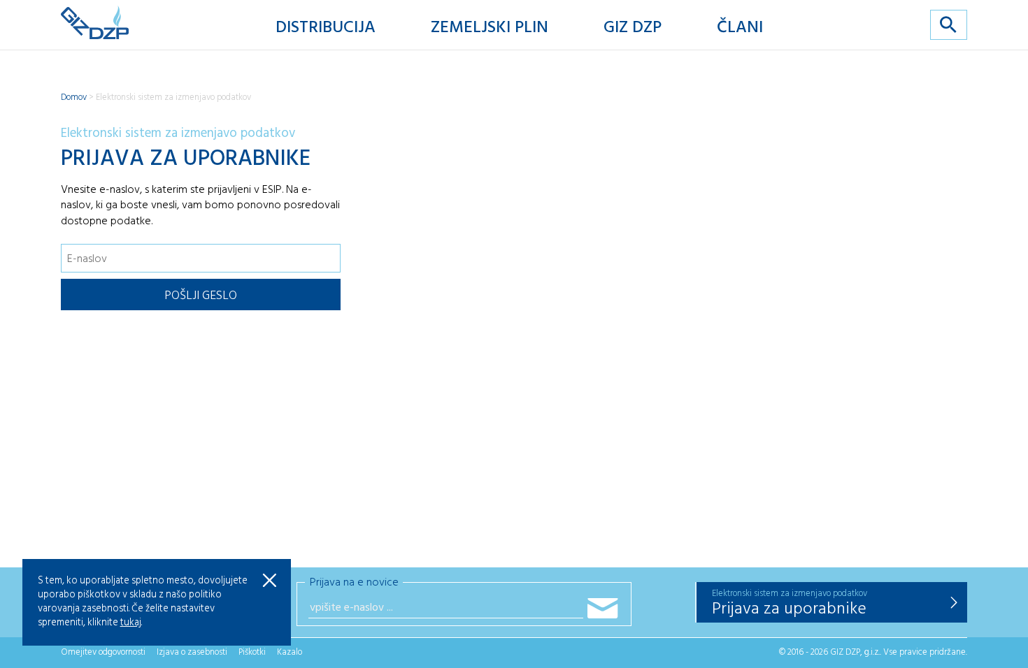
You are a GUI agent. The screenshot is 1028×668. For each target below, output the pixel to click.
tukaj (130, 623)
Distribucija (326, 28)
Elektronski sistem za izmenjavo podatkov (173, 97)
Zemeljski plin (489, 28)
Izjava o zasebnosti (192, 652)
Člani (740, 28)
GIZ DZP (633, 28)
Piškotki (252, 652)
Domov (74, 97)
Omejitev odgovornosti (103, 652)
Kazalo (289, 652)
